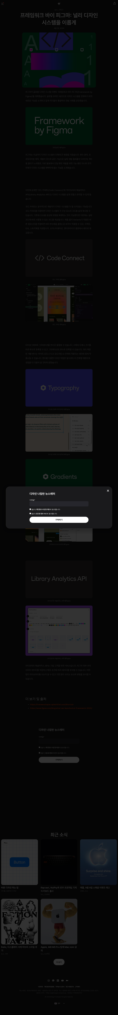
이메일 (32, 500)
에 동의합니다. (45, 509)
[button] (108, 490)
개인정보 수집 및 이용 (43, 509)
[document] (59, 507)
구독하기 (59, 520)
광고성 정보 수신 (41, 514)
